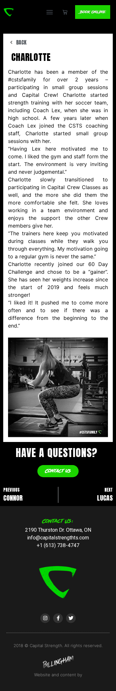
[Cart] (65, 12)
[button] (49, 12)
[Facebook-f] (58, 618)
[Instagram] (45, 618)
